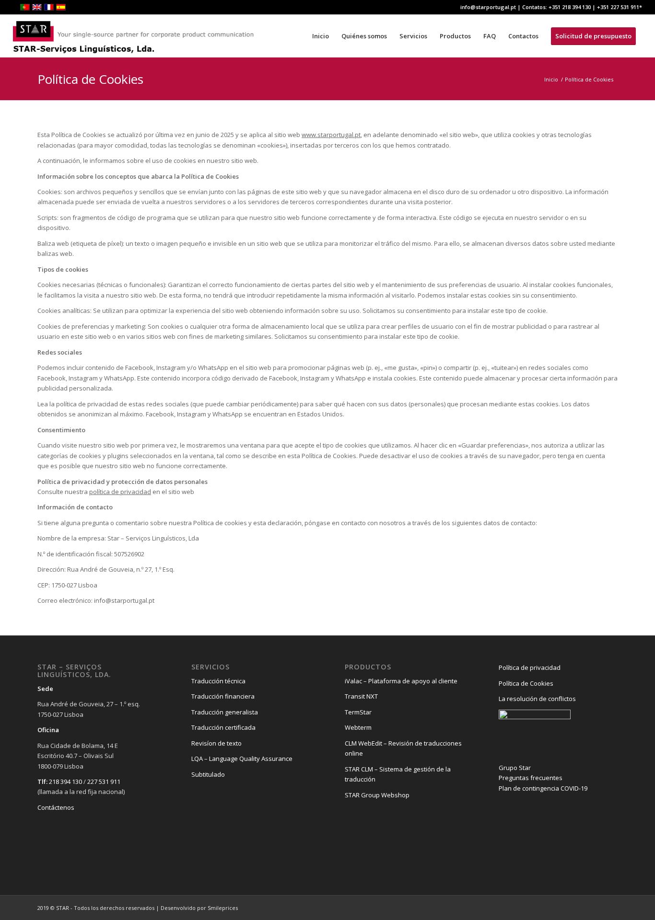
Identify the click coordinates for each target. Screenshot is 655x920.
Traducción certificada (223, 727)
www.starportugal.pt (331, 134)
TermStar (358, 712)
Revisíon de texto (216, 743)
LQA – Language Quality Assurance (241, 758)
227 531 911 (103, 781)
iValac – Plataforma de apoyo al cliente (401, 681)
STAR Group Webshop (377, 795)
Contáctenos (55, 807)
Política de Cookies (90, 79)
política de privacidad (120, 491)
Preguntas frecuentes (530, 777)
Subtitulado (208, 774)
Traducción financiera (223, 696)
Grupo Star (515, 767)
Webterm (358, 727)
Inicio (551, 79)
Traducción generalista (224, 712)
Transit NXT (361, 696)
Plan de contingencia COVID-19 (543, 788)
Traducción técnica (218, 681)
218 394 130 (65, 781)
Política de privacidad (530, 667)
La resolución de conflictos (537, 698)
